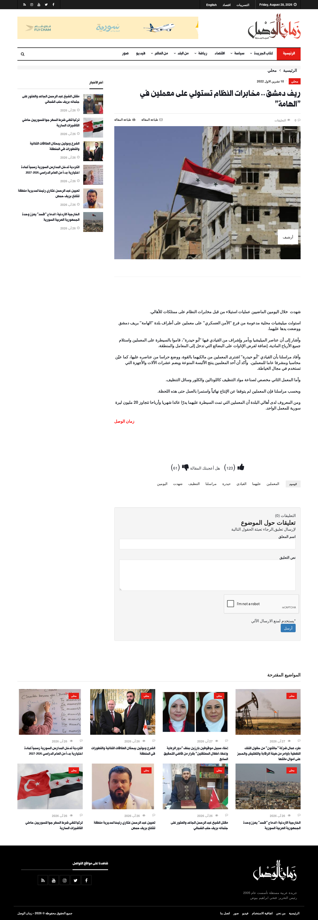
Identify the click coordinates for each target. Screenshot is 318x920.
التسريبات (243, 5)
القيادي (241, 483)
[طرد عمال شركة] (268, 733)
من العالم (161, 54)
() (231, 466)
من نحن (280, 913)
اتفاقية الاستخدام (262, 913)
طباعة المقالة (122, 119)
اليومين (162, 483)
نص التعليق (287, 557)
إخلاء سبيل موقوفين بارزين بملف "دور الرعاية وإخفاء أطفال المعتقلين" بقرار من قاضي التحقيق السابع (195, 754)
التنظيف (194, 483)
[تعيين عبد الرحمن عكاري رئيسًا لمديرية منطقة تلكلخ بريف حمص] (93, 206)
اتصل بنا (225, 913)
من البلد (183, 54)
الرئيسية (288, 54)
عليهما (256, 483)
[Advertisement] (207, 294)
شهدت (178, 483)
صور (125, 54)
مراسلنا (211, 483)
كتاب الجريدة (263, 54)
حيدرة (226, 483)
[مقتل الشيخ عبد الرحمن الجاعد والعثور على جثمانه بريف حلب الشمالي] (93, 112)
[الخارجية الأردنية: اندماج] (93, 230)
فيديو (140, 54)
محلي (272, 70)
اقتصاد (227, 5)
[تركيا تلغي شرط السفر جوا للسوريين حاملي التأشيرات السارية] (93, 136)
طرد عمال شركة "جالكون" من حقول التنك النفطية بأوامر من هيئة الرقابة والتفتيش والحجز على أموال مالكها (269, 754)
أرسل (288, 628)
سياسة (239, 54)
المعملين (273, 483)
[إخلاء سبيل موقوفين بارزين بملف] (195, 733)
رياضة (202, 54)
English (211, 5)
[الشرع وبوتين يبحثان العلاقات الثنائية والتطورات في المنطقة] (93, 159)
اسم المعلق (287, 536)
